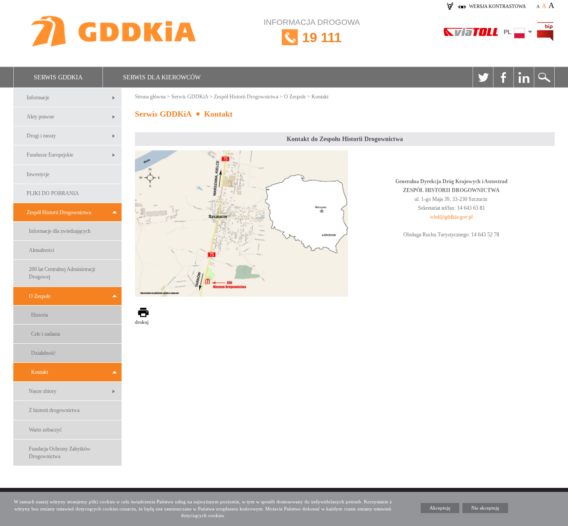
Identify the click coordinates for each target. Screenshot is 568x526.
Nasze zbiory (42, 391)
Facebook (503, 77)
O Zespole (40, 296)
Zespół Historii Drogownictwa (59, 212)
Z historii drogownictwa (54, 410)
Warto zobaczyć (45, 430)
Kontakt (39, 372)
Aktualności (41, 250)
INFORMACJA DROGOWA (312, 31)
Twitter (483, 77)
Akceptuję (440, 507)
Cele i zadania (45, 334)
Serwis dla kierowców (162, 77)
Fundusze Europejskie (50, 155)
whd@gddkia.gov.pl (451, 217)
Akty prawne (40, 117)
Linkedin (523, 77)
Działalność (43, 353)
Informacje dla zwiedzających (60, 231)
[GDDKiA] (114, 32)
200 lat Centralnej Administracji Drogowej (62, 273)
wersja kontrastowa (497, 6)
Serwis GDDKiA (58, 77)
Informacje (38, 97)
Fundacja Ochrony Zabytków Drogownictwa (60, 452)
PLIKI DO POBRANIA (53, 193)
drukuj (142, 322)
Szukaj (544, 77)
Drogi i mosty (41, 136)
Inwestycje (38, 174)
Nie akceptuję (485, 507)
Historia (39, 315)
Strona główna (150, 97)
